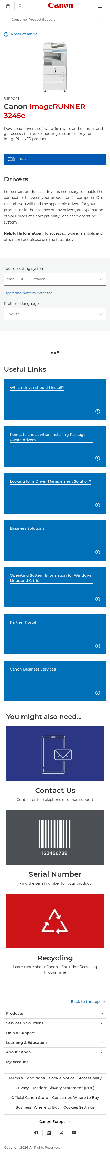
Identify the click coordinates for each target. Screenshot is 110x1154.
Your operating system (24, 268)
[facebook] (36, 1133)
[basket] (8, 6)
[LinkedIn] (49, 1133)
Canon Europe (53, 1121)
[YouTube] (74, 1133)
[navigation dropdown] (100, 6)
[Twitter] (61, 1133)
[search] (21, 6)
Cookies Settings (79, 1107)
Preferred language (21, 303)
